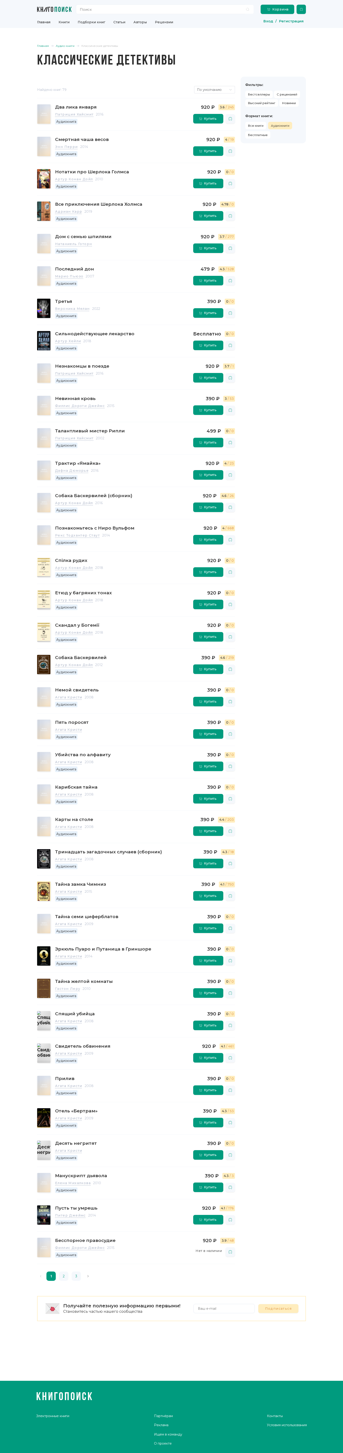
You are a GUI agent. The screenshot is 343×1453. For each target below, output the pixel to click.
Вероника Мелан (72, 309)
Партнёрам (163, 1416)
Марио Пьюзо (69, 276)
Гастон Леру (67, 989)
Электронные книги (52, 1416)
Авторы (140, 22)
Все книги (255, 125)
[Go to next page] (88, 1276)
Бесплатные (258, 135)
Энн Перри (66, 147)
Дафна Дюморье (72, 470)
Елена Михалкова (73, 1183)
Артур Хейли (68, 341)
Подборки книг (91, 22)
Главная (43, 22)
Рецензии (164, 22)
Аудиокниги (280, 125)
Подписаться (278, 1308)
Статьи (119, 22)
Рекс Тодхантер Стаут (77, 535)
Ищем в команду (168, 1434)
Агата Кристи (68, 697)
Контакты (275, 1416)
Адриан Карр (68, 211)
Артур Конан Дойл (74, 179)
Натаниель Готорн (73, 244)
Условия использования (287, 1425)
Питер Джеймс (70, 1215)
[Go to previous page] (41, 1276)
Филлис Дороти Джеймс (80, 406)
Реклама (161, 1425)
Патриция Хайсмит (74, 114)
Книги (64, 22)
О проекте (163, 1443)
